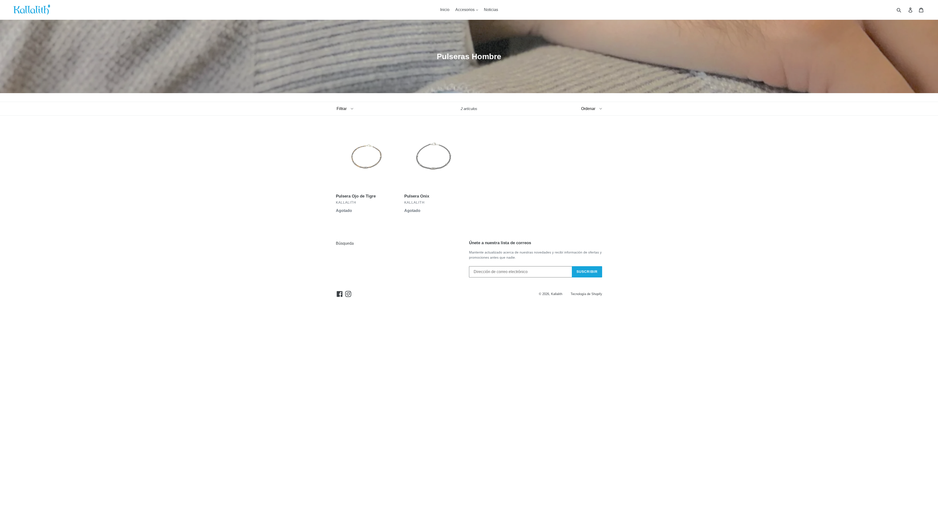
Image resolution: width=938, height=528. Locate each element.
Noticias (491, 10)
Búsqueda (345, 243)
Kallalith (556, 294)
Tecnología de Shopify (586, 294)
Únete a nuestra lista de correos (500, 243)
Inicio (444, 10)
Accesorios (465, 10)
